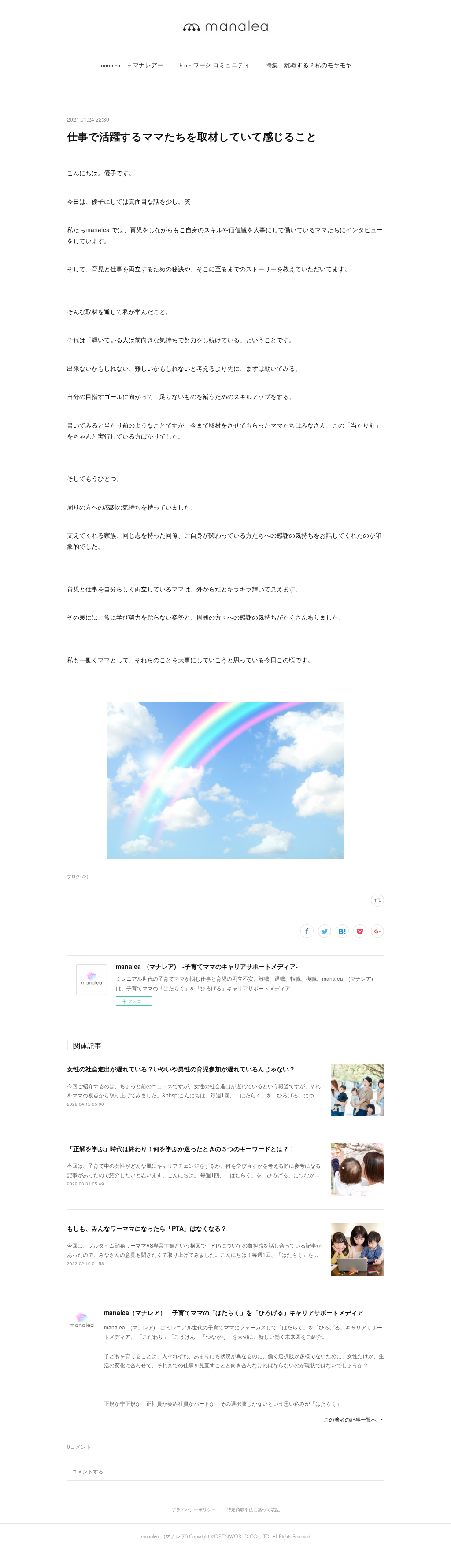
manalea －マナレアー (131, 66)
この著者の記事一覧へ (350, 1419)
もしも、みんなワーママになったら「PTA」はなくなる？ (147, 1228)
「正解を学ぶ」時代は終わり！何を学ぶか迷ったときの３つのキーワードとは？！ (181, 1148)
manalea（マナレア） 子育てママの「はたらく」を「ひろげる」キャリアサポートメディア (233, 1312)
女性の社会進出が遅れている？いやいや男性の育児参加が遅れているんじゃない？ (181, 1068)
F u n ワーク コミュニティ (214, 66)
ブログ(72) (77, 876)
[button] (131, 66)
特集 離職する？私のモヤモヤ (309, 66)
